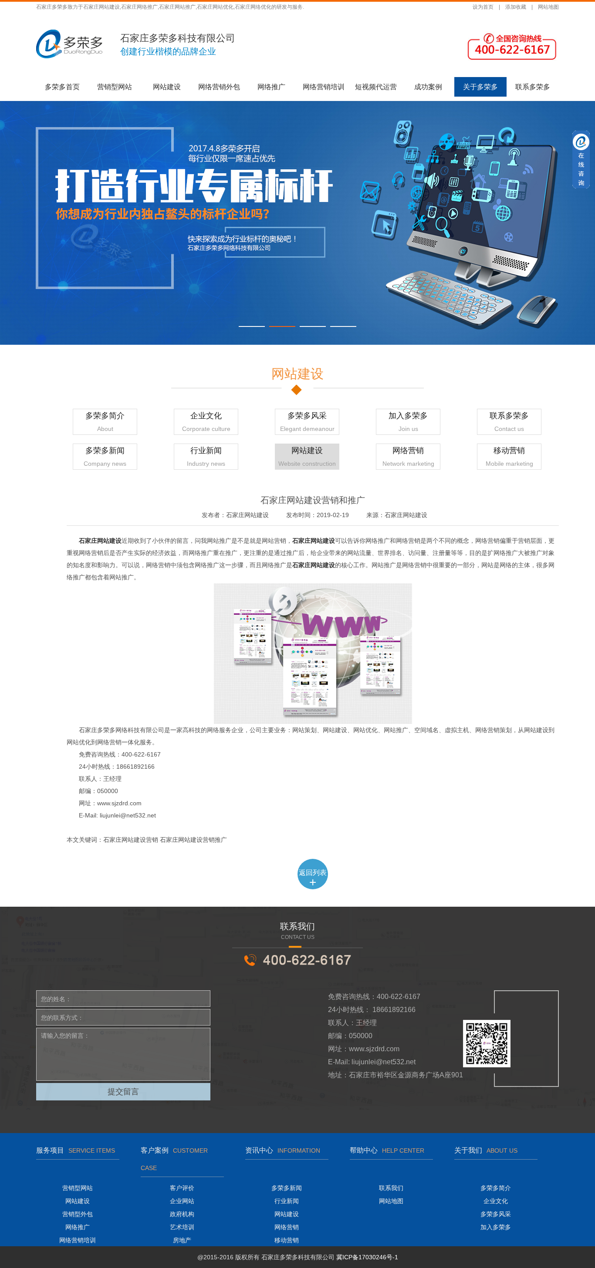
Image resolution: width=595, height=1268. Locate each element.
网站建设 (167, 87)
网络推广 (271, 87)
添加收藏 (515, 7)
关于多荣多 (480, 87)
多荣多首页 (62, 87)
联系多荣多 (532, 87)
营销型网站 (114, 87)
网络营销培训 (324, 87)
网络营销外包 (219, 87)
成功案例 (428, 87)
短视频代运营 (376, 87)
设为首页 (483, 7)
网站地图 (548, 7)
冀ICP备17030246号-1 (367, 1257)
